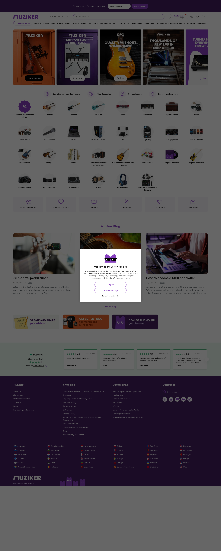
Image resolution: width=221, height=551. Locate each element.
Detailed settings (110, 290)
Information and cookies (110, 296)
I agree (111, 284)
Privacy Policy (123, 278)
